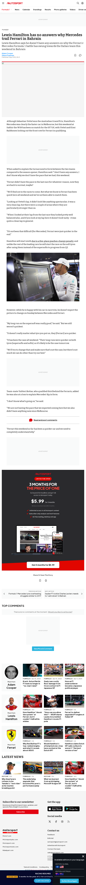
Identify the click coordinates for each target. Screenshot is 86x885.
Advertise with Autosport (56, 845)
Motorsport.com (9, 843)
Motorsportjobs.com (10, 839)
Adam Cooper (7, 53)
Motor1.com (7, 836)
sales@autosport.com (55, 852)
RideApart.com (8, 850)
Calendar (26, 10)
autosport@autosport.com (57, 842)
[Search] (78, 3)
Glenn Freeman (8, 55)
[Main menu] (3, 3)
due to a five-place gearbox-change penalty (52, 241)
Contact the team (53, 849)
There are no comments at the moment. (43, 612)
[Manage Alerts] (46, 580)
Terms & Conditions (30, 867)
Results (48, 10)
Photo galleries (60, 10)
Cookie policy (44, 867)
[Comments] (80, 55)
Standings (37, 10)
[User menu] (82, 3)
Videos (72, 10)
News (17, 10)
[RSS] (68, 821)
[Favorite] (75, 55)
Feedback (51, 834)
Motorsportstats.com (10, 847)
